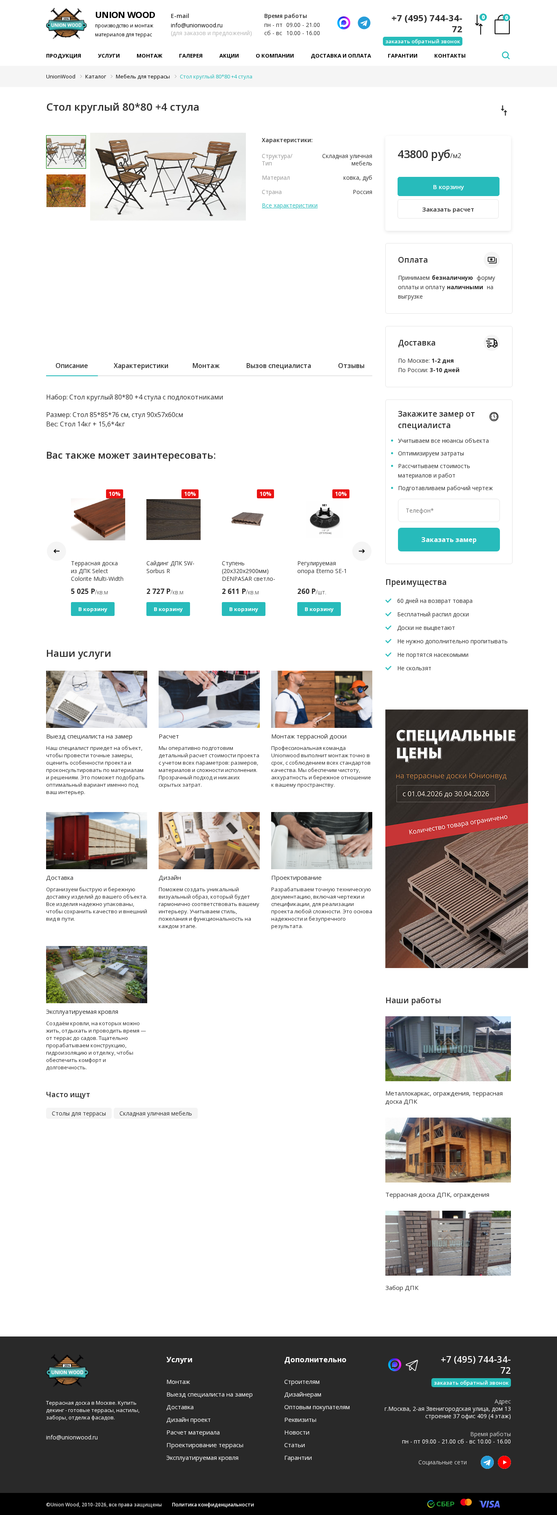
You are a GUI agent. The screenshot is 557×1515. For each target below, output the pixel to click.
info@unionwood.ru (197, 25)
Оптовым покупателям (317, 1407)
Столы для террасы (79, 1113)
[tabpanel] (168, 194)
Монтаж (149, 55)
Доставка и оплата (341, 55)
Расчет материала (193, 1432)
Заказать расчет (448, 209)
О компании (275, 55)
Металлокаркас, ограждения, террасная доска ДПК (444, 1097)
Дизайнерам (302, 1394)
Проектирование (296, 877)
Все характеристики (290, 205)
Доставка (59, 877)
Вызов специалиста (278, 365)
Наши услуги (78, 653)
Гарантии (403, 55)
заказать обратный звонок (422, 41)
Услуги (109, 55)
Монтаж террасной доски (309, 736)
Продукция (63, 55)
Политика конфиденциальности (213, 1504)
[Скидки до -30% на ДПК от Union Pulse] (456, 965)
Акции (229, 55)
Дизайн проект (188, 1420)
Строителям (302, 1382)
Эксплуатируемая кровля (82, 1011)
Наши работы (413, 1000)
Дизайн (170, 877)
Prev (56, 551)
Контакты (450, 55)
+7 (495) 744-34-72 (426, 23)
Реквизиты (300, 1420)
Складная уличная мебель (155, 1113)
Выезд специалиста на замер (89, 736)
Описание (71, 365)
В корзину (92, 609)
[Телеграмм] (364, 22)
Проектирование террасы (204, 1445)
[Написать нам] (343, 22)
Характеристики (141, 365)
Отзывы (351, 365)
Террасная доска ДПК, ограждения (437, 1194)
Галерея (191, 55)
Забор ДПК (401, 1287)
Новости (296, 1432)
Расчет (169, 736)
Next (361, 551)
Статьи (294, 1445)
